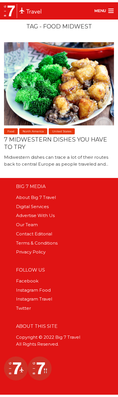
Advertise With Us (35, 215)
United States (61, 131)
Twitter (23, 308)
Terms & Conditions (37, 243)
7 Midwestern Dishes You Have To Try (55, 143)
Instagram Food (33, 290)
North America (33, 131)
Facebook (27, 281)
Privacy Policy (31, 252)
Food (10, 131)
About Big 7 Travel (36, 197)
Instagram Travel (34, 299)
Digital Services (32, 206)
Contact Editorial (34, 234)
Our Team (27, 224)
